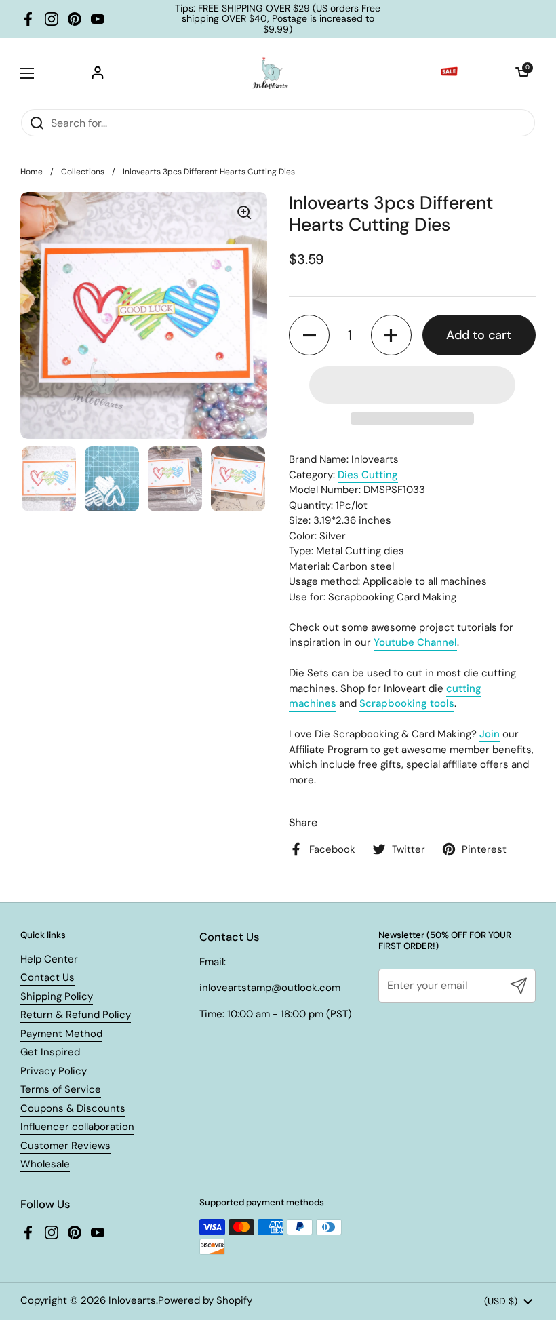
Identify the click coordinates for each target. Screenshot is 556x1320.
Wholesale (45, 1164)
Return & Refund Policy (75, 1015)
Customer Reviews (65, 1145)
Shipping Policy (56, 996)
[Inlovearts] (270, 73)
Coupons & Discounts (72, 1108)
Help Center (49, 959)
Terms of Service (60, 1089)
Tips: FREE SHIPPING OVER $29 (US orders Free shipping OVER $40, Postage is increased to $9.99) (277, 19)
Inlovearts (132, 1300)
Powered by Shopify (205, 1300)
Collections (82, 171)
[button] (522, 73)
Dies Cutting (368, 475)
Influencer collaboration (77, 1126)
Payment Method (61, 1034)
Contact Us (47, 977)
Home (31, 171)
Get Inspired (50, 1052)
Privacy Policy (53, 1071)
